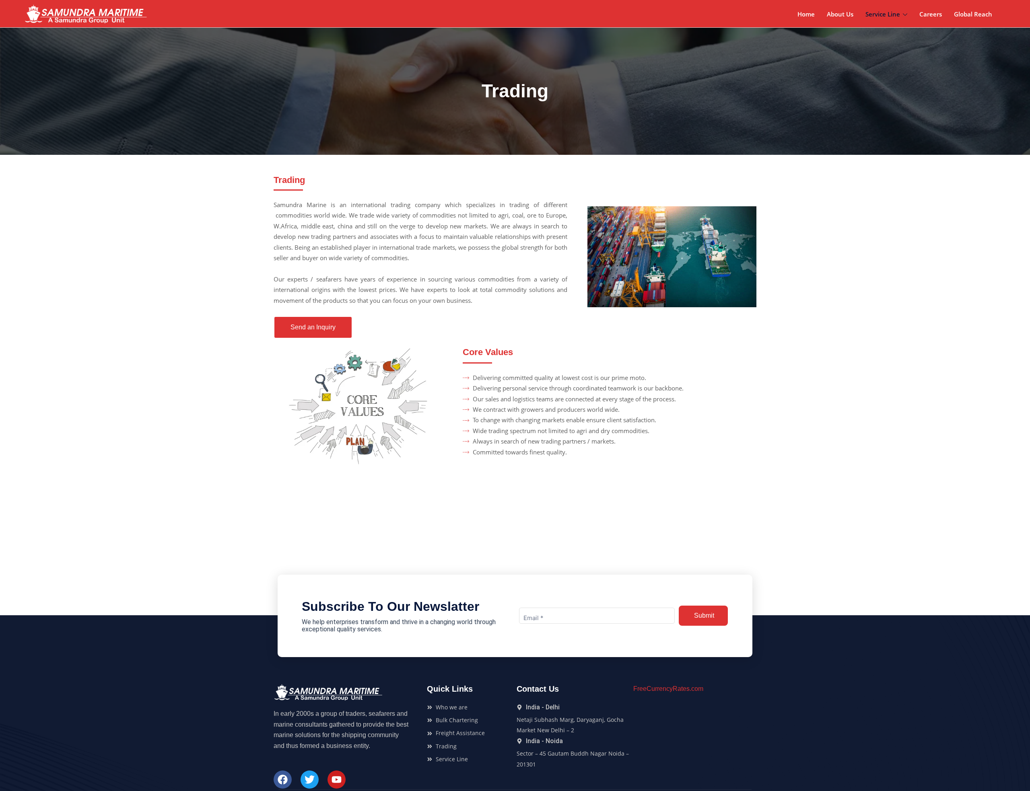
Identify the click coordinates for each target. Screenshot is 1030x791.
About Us (840, 14)
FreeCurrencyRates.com (668, 688)
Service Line (882, 14)
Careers (930, 14)
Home (806, 14)
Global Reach (973, 14)
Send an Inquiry (313, 327)
